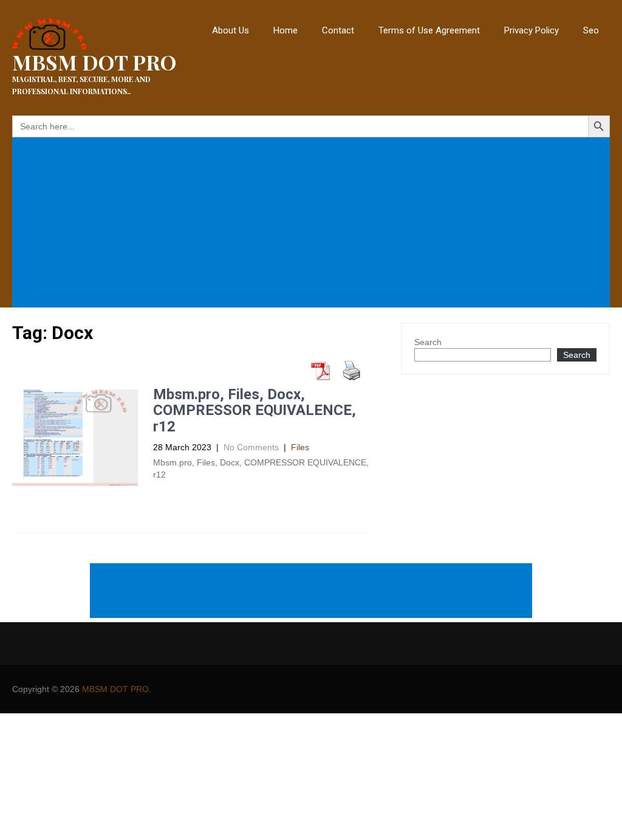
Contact (338, 30)
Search (428, 342)
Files (300, 447)
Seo (591, 30)
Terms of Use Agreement (429, 30)
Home (285, 30)
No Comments (251, 447)
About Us (230, 30)
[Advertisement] (313, 224)
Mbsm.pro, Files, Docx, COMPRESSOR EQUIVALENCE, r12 (254, 410)
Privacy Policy (531, 30)
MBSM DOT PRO (115, 689)
